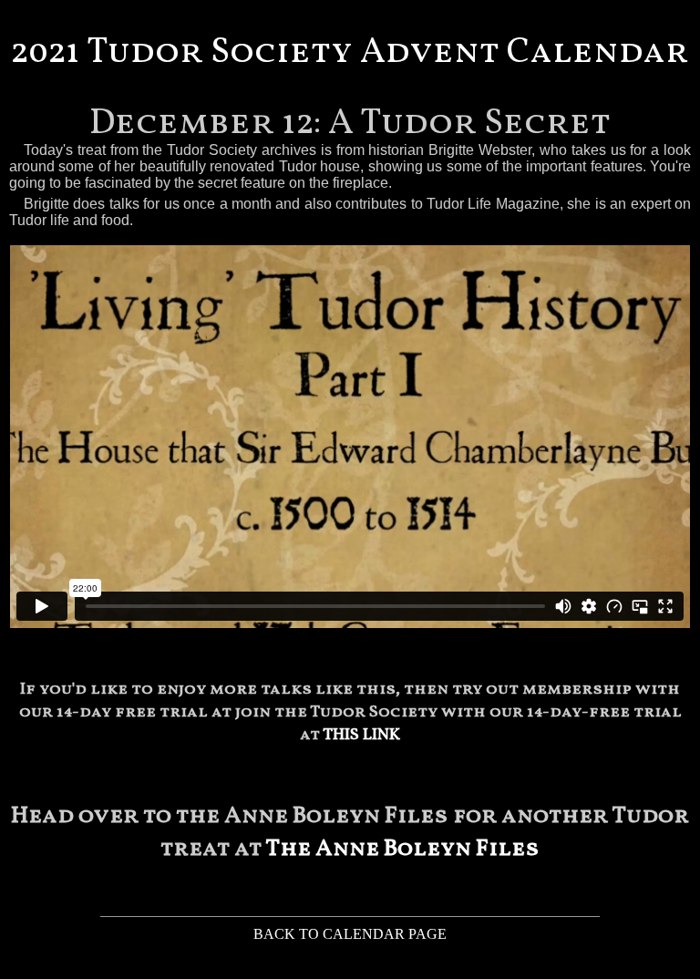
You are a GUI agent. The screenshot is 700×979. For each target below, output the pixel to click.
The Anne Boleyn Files (402, 848)
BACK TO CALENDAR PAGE (350, 934)
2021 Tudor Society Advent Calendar (350, 52)
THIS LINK (361, 735)
